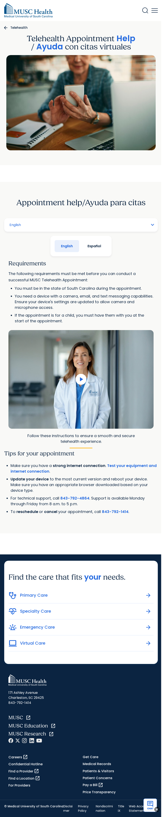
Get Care (90, 757)
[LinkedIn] (31, 740)
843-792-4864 (74, 498)
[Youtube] (39, 741)
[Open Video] (81, 379)
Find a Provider (23, 771)
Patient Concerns (97, 778)
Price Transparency (99, 792)
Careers (18, 757)
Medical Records (97, 763)
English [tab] (67, 246)
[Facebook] (10, 740)
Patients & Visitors (98, 771)
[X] (17, 741)
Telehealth (19, 27)
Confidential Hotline (25, 764)
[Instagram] (24, 740)
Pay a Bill (93, 785)
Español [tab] (94, 246)
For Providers (19, 785)
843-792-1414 (115, 511)
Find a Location (24, 778)
